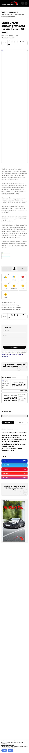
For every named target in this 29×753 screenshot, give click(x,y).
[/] (22, 3)
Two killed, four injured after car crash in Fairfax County (13, 436)
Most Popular (7, 422)
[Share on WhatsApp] (14, 41)
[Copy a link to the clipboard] (9, 44)
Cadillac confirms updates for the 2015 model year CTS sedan (10, 398)
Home (3, 12)
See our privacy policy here (7, 745)
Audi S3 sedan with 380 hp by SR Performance (19, 385)
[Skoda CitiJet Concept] (5, 255)
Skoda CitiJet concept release (11, 310)
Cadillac (6, 395)
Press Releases (12, 12)
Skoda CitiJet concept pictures (11, 307)
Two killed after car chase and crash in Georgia (13, 445)
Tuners (14, 382)
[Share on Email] (23, 41)
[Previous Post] (6, 384)
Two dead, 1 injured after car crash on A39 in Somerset (13, 441)
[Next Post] (23, 398)
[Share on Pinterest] (17, 41)
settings (13, 747)
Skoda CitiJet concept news (10, 305)
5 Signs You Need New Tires (18, 433)
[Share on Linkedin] (20, 41)
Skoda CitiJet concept (8, 302)
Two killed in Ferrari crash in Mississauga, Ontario (11, 450)
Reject (10, 750)
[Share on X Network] (11, 41)
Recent (21, 422)
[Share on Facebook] (9, 41)
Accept (4, 750)
